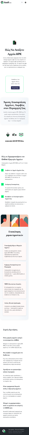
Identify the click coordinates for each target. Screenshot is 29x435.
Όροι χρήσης (11, 429)
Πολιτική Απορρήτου (19, 429)
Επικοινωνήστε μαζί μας (17, 432)
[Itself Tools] (14, 138)
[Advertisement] (14, 20)
